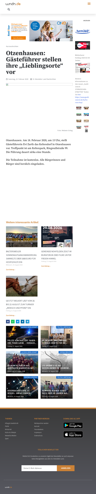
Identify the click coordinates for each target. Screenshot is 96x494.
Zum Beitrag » (10, 270)
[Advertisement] (39, 197)
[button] (89, 3)
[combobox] (27, 9)
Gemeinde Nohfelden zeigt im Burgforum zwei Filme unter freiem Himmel (56, 255)
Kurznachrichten (12, 46)
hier (79, 94)
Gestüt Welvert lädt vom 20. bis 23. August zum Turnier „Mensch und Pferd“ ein (20, 304)
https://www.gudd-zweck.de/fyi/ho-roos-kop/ (82, 100)
